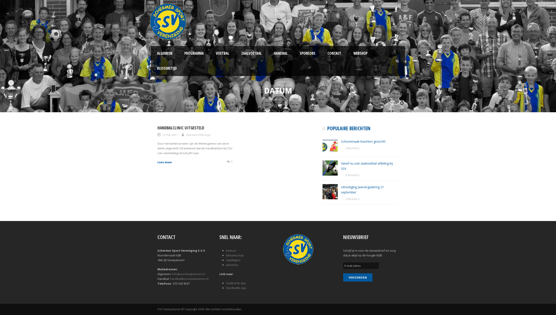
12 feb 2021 (170, 135)
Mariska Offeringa (198, 135)
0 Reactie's (353, 148)
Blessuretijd (167, 68)
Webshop (360, 53)
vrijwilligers (233, 260)
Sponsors (307, 53)
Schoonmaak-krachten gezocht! (363, 141)
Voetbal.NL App (236, 283)
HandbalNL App (236, 288)
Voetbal (222, 53)
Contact (334, 53)
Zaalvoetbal (251, 53)
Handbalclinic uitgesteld (180, 128)
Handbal (281, 53)
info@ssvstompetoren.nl (188, 274)
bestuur (231, 250)
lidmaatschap (235, 255)
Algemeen (164, 53)
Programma (194, 53)
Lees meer (164, 162)
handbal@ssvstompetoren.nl (189, 279)
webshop (232, 265)
